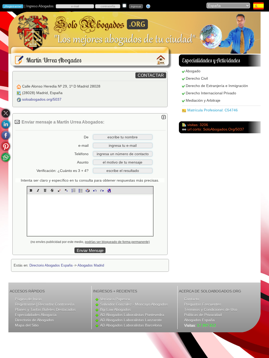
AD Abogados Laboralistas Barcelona (131, 325)
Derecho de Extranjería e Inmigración (217, 86)
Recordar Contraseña (56, 304)
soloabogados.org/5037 (41, 99)
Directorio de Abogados (34, 320)
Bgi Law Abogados (115, 309)
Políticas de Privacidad (203, 315)
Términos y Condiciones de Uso (210, 309)
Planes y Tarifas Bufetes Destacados (45, 309)
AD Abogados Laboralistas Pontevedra (132, 315)
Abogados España (199, 320)
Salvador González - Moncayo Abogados (134, 304)
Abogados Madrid (90, 265)
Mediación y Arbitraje (203, 100)
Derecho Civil (197, 78)
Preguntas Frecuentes (202, 304)
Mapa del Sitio (27, 325)
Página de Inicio (28, 299)
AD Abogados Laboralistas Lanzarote (131, 320)
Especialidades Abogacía (35, 315)
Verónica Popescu (115, 299)
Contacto (191, 299)
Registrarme (25, 304)
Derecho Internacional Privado (211, 93)
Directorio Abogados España (51, 265)
